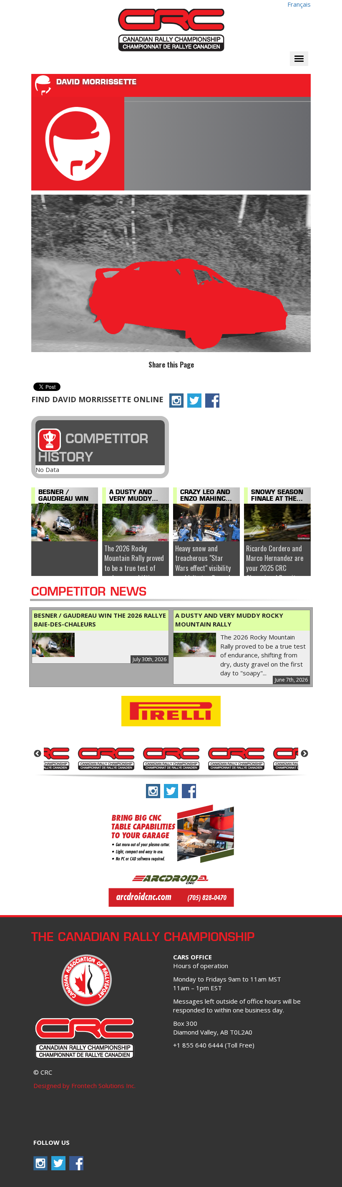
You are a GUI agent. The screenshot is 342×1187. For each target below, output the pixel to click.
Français (299, 4)
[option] (105, 758)
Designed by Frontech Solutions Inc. (84, 1085)
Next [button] (304, 754)
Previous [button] (37, 754)
